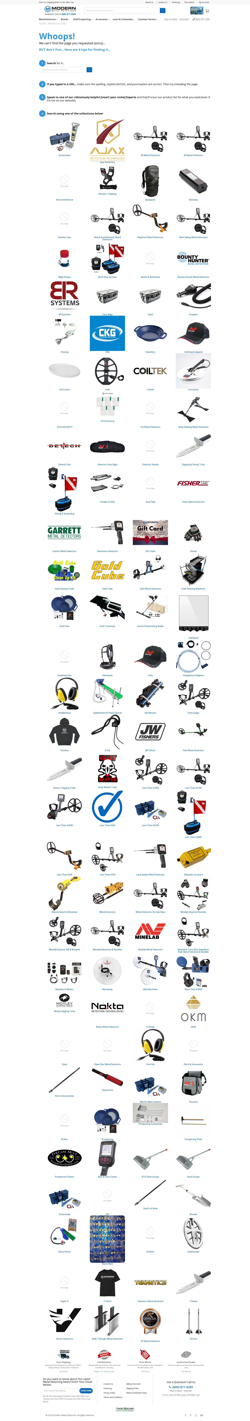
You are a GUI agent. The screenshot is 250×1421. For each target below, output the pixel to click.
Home (42, 23)
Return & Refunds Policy (136, 1393)
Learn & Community (123, 19)
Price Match (189, 2)
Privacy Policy (109, 1393)
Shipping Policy (132, 1388)
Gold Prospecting (82, 19)
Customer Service (147, 19)
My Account (204, 2)
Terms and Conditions (113, 1397)
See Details (63, 1371)
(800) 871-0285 (202, 19)
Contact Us (162, 2)
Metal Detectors (47, 19)
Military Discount (133, 1384)
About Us (149, 2)
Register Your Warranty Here (104, 1371)
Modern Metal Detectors (64, 1415)
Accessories (102, 19)
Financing (176, 2)
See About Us (186, 1371)
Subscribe (86, 1390)
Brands (64, 19)
